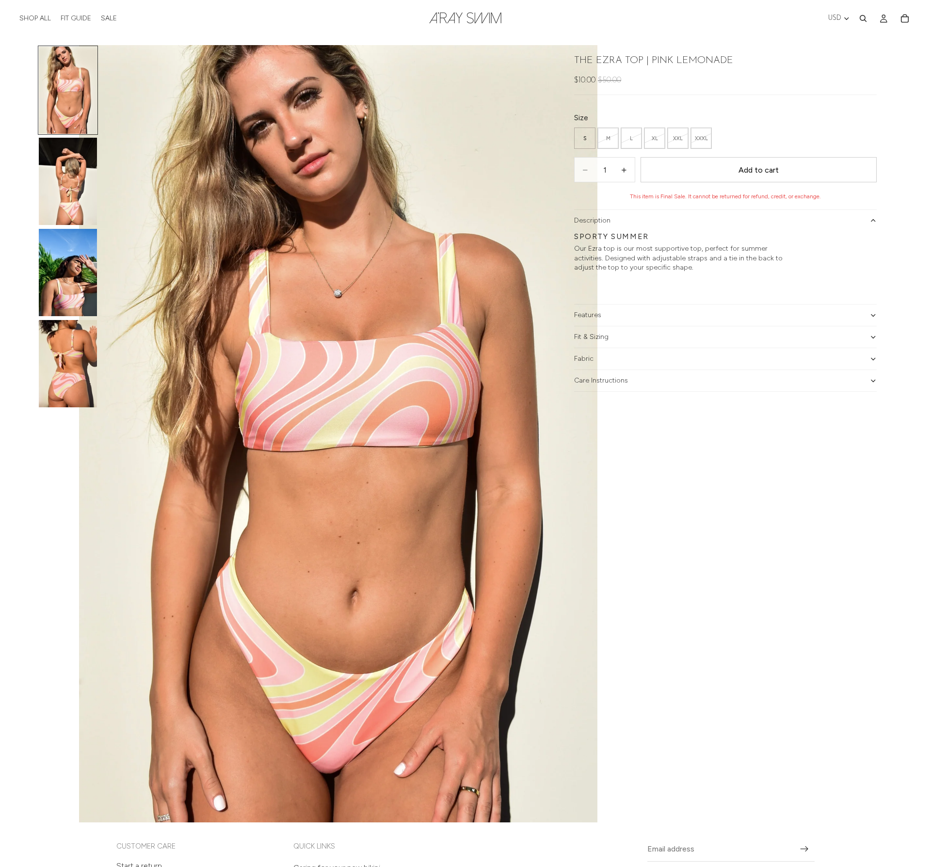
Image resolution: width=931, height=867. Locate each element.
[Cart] (904, 18)
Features (587, 315)
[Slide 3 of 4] (68, 272)
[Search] (863, 18)
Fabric (584, 358)
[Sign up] (804, 849)
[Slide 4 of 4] (68, 363)
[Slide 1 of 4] (68, 90)
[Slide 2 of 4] (68, 181)
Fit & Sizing (591, 337)
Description (592, 220)
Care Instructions (601, 380)
